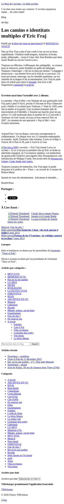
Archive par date (9, 478)
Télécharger (7, 489)
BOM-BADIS (14, 288)
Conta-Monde (14, 393)
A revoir (11, 321)
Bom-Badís (13, 388)
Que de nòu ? (16, 227)
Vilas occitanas (21, 330)
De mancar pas (14, 318)
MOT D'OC (13, 435)
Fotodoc (18, 324)
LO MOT (12, 282)
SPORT (11, 285)
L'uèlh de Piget (14, 413)
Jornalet (32, 82)
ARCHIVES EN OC (17, 299)
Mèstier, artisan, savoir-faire (20, 310)
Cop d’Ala (19, 327)
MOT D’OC (13, 274)
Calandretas (13, 391)
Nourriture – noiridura (18, 356)
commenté (18, 85)
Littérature (12, 304)
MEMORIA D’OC (16, 276)
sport (9, 458)
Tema (10, 461)
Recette (11, 307)
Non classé (12, 441)
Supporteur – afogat (17, 364)
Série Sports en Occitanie (19, 455)
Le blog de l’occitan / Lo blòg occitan (19, 3)
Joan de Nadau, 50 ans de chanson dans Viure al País (33, 367)
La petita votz (14, 419)
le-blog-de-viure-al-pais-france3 (27, 43)
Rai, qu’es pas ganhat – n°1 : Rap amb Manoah (30, 362)
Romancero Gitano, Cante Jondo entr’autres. (31, 160)
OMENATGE (14, 293)
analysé (30, 85)
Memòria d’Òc (14, 430)
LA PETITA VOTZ (17, 290)
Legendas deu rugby (24, 332)
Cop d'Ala (12, 396)
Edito (10, 405)
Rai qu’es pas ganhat (17, 279)
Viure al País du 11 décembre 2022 (24, 359)
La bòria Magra (21, 338)
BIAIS (10, 296)
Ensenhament (14, 313)
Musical (5, 227)
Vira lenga (19, 335)
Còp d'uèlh (12, 399)
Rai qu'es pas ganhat (17, 449)
